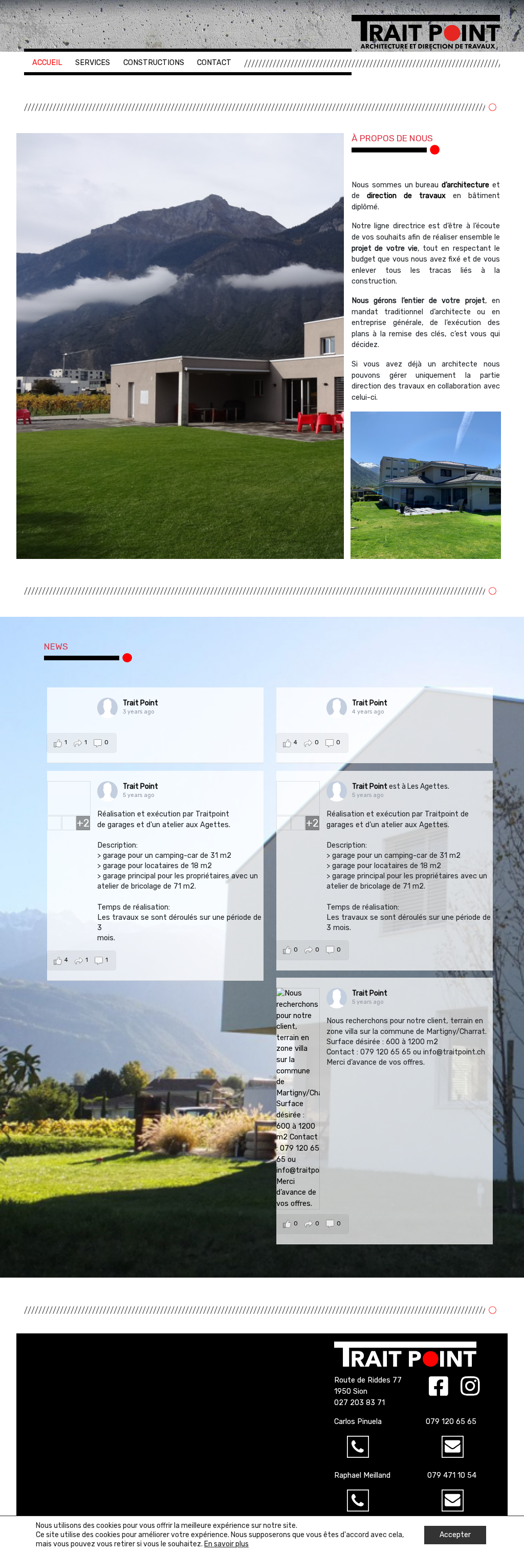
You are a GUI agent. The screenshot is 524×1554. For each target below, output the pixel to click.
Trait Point (140, 703)
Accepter (455, 1534)
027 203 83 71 (359, 1402)
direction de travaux (406, 195)
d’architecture (465, 185)
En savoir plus (226, 1544)
